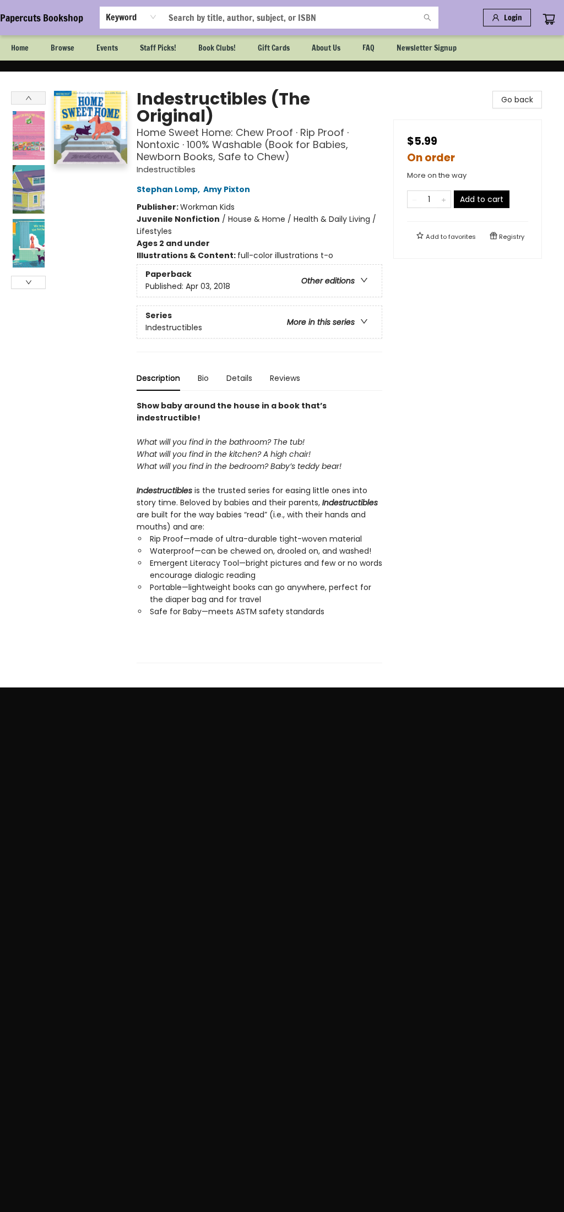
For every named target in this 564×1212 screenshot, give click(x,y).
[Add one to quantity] (444, 199)
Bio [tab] (203, 378)
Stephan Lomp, (169, 189)
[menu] (282, 48)
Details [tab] (239, 378)
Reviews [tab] (285, 378)
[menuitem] (20, 48)
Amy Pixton (226, 189)
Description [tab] (158, 378)
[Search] (427, 18)
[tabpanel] (259, 531)
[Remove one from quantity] (414, 199)
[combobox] (131, 17)
